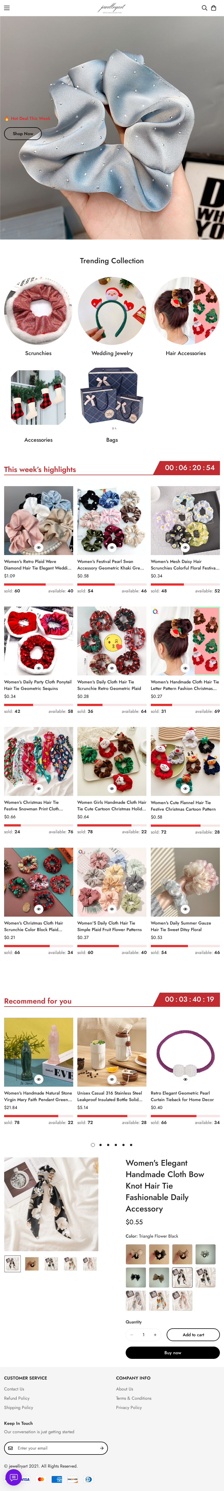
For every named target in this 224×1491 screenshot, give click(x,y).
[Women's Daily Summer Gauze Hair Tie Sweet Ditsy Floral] (185, 882)
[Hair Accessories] (186, 311)
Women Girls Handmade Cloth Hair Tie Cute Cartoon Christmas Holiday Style (111, 805)
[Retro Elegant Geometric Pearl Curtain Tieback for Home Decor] (185, 1052)
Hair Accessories (186, 353)
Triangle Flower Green (205, 1277)
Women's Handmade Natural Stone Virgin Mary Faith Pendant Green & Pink (38, 1096)
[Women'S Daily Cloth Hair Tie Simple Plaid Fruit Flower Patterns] (111, 882)
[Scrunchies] (38, 311)
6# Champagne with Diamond (159, 1277)
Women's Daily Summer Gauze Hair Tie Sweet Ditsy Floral (181, 926)
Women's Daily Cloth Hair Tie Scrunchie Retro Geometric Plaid (109, 685)
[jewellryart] (112, 8)
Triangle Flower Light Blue (136, 1300)
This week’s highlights (40, 469)
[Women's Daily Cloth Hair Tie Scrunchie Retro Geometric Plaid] (111, 641)
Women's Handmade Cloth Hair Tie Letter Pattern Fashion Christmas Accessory (185, 685)
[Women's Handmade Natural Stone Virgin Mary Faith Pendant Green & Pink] (38, 1052)
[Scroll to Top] (213, 1461)
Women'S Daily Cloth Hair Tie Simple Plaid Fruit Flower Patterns (109, 926)
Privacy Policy (129, 1407)
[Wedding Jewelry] (112, 311)
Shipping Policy (18, 1407)
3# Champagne (182, 1254)
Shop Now (23, 134)
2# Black (159, 1254)
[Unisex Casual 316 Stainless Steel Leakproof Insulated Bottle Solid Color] (111, 1052)
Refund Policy (17, 1398)
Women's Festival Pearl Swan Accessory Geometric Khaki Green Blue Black (111, 564)
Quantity (134, 1322)
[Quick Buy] (38, 547)
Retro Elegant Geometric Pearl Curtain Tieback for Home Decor (182, 1096)
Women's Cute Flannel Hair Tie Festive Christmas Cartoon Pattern (183, 805)
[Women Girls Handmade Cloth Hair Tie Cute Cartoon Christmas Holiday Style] (111, 761)
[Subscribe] (102, 1448)
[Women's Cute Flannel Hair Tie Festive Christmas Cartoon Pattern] (185, 761)
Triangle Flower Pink (182, 1300)
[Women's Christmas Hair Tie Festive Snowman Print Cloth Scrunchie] (38, 761)
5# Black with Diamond (136, 1277)
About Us (124, 1389)
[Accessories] (38, 397)
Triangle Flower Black (182, 1277)
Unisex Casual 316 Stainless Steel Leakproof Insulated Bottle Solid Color (109, 1096)
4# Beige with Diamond (205, 1254)
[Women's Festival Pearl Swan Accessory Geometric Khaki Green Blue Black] (111, 520)
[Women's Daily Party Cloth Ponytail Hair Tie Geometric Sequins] (38, 641)
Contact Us (14, 1389)
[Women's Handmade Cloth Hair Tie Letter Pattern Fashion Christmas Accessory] (185, 641)
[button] (213, 8)
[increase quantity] (155, 1335)
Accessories (38, 440)
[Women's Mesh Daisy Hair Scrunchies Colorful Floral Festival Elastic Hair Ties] (185, 520)
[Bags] (112, 397)
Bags (112, 440)
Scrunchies (38, 353)
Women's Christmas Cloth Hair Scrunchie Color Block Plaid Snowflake (33, 926)
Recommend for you (38, 1001)
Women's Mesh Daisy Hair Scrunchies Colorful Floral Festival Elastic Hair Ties (184, 564)
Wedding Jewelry (112, 353)
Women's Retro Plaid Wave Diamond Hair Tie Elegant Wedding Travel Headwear (38, 564)
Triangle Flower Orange (159, 1300)
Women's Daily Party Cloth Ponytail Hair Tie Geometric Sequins (38, 685)
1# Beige (136, 1254)
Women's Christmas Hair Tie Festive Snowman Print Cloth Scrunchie (31, 805)
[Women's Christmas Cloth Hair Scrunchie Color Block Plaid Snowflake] (38, 882)
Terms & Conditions (133, 1398)
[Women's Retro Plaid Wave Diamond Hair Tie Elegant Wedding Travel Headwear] (38, 520)
